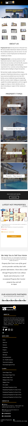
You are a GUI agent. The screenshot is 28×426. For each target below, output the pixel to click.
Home (4, 340)
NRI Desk (5, 354)
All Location (5, 384)
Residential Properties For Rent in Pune (12, 392)
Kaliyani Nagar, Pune (8, 377)
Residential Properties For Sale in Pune (12, 389)
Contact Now (14, 197)
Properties (5, 347)
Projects (4, 349)
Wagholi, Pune (6, 382)
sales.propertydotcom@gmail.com (13, 409)
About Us (5, 342)
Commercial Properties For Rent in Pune (12, 397)
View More (24, 206)
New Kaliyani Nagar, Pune (9, 374)
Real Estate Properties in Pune (10, 387)
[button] (26, 219)
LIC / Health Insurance (8, 359)
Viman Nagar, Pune (7, 372)
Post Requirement (7, 357)
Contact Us (5, 352)
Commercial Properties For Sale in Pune (12, 394)
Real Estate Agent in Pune (9, 364)
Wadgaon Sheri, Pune (8, 379)
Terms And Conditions (8, 362)
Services (5, 344)
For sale (3, 210)
